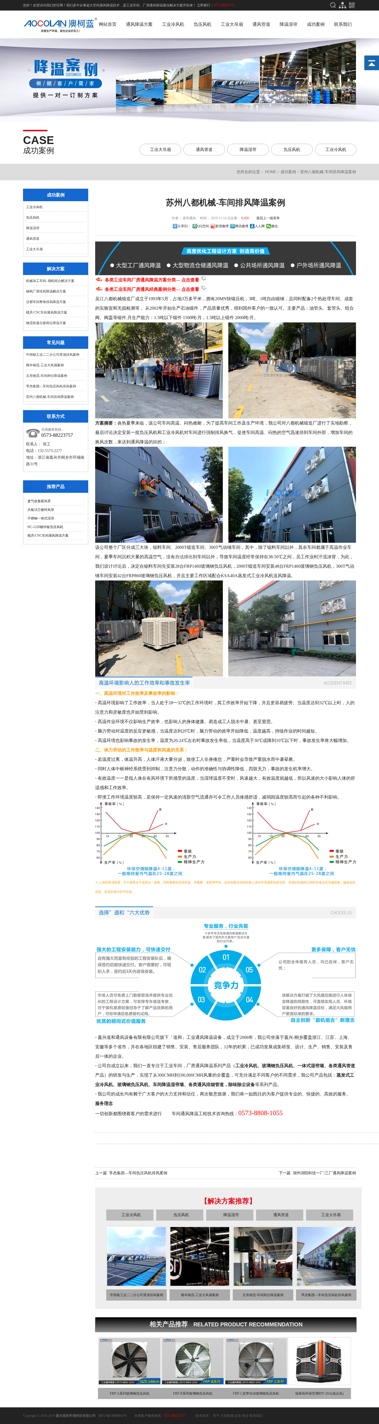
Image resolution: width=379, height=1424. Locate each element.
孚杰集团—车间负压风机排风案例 (51, 386)
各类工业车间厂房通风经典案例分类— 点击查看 (153, 289)
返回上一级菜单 (268, 218)
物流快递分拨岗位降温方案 (46, 323)
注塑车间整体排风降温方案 (46, 302)
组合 (245, 1416)
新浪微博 (222, 226)
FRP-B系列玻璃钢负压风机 (193, 1393)
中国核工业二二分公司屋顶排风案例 (52, 355)
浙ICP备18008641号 (112, 1416)
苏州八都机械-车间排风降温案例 (50, 397)
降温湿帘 (288, 24)
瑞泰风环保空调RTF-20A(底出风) (319, 1393)
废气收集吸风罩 (39, 501)
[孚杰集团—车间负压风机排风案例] (326, 1285)
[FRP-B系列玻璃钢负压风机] (193, 1383)
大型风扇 (227, 1416)
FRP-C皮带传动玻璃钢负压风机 (256, 1393)
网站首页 (108, 24)
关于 (216, 1416)
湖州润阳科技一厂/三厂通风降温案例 (324, 1173)
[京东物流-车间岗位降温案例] (263, 1285)
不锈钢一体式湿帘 (40, 518)
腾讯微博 (241, 226)
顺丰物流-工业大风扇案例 (45, 365)
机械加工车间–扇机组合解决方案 (50, 281)
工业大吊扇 (232, 24)
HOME (270, 172)
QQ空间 (203, 226)
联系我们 (343, 24)
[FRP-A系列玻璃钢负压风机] (129, 1383)
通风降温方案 (139, 24)
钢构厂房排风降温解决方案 (46, 291)
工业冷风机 (173, 24)
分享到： (184, 226)
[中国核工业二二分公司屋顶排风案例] (136, 1285)
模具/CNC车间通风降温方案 (46, 312)
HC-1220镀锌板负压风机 (45, 527)
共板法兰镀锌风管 (40, 510)
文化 (237, 1416)
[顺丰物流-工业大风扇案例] (199, 1285)
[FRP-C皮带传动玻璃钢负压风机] (256, 1383)
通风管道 (261, 24)
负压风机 (202, 24)
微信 (274, 226)
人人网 (260, 226)
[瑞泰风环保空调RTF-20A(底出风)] (319, 1383)
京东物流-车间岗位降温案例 (46, 376)
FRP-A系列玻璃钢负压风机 (130, 1393)
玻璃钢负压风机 (132, 1084)
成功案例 (316, 24)
